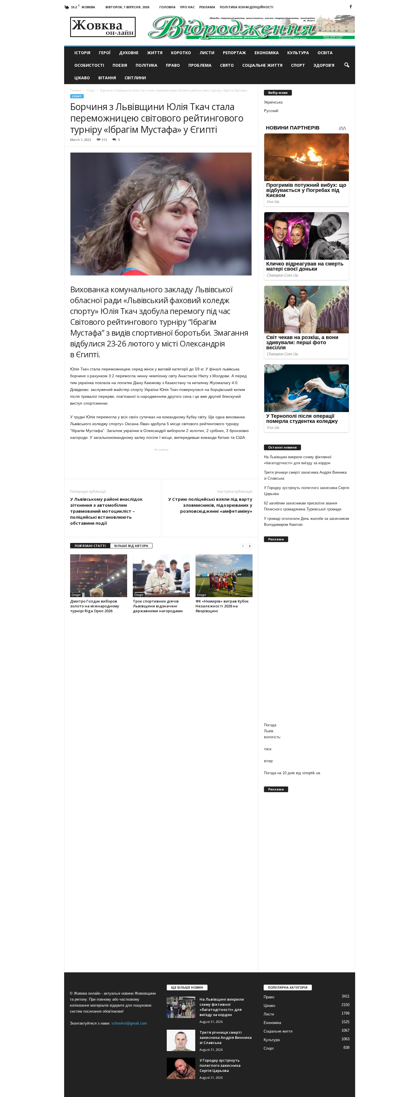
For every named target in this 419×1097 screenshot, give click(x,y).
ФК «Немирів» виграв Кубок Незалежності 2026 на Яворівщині (222, 606)
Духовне (129, 52)
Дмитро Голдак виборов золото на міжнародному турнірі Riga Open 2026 (94, 606)
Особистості (89, 65)
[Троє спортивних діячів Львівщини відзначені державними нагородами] (161, 575)
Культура (298, 52)
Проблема (199, 65)
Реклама (207, 7)
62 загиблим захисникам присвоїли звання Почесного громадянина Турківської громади (302, 506)
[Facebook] (350, 7)
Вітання (107, 77)
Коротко (181, 52)
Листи (207, 52)
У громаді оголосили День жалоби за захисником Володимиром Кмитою (306, 521)
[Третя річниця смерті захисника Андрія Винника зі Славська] (181, 1040)
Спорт (298, 65)
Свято (227, 65)
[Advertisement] (161, 463)
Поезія (120, 65)
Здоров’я (324, 65)
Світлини (135, 77)
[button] (346, 65)
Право (173, 65)
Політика (146, 65)
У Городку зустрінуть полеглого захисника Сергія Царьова (306, 491)
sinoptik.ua (311, 773)
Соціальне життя (262, 65)
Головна (167, 7)
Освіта (325, 52)
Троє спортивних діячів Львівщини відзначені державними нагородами (158, 606)
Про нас (187, 7)
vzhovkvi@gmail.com (129, 1023)
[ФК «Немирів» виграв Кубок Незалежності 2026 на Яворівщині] (224, 575)
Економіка (267, 52)
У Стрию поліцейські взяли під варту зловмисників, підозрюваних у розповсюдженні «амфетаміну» (210, 505)
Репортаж (234, 52)
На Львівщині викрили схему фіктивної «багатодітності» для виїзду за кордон (297, 460)
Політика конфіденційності (246, 7)
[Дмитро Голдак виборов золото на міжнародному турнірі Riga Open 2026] (98, 575)
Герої (105, 52)
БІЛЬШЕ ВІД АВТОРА (131, 546)
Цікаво (82, 77)
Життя (154, 52)
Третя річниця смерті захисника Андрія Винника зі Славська (305, 475)
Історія (82, 52)
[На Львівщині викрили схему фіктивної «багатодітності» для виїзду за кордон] (181, 1007)
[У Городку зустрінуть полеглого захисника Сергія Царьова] (181, 1068)
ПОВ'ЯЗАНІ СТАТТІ (90, 546)
